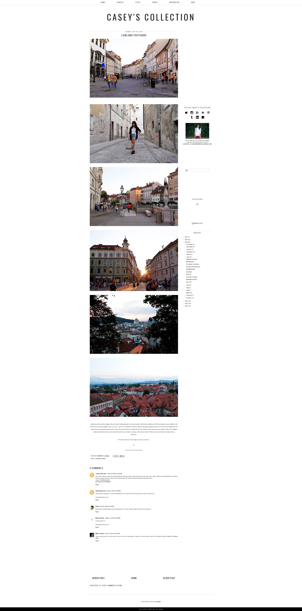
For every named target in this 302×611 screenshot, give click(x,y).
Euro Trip (188, 282)
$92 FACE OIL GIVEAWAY (103, 481)
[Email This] (114, 456)
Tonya (97, 506)
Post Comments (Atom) (112, 585)
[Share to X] (118, 456)
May (187, 287)
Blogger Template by (151, 609)
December (189, 244)
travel (104, 458)
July (187, 257)
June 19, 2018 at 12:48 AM (112, 533)
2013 (186, 301)
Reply (97, 484)
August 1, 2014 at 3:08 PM (112, 518)
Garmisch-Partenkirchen (193, 266)
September (189, 252)
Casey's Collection (151, 17)
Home (103, 2)
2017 (186, 237)
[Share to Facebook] (121, 456)
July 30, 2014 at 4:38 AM (114, 491)
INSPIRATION (174, 2)
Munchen (188, 274)
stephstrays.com (100, 491)
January (188, 298)
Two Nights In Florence (192, 264)
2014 (186, 242)
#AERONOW (190, 261)
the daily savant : (105, 480)
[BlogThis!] (116, 456)
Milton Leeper (99, 533)
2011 (186, 306)
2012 (186, 303)
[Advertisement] (197, 66)
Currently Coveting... (192, 277)
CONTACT (120, 2)
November (189, 246)
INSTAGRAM (139, 450)
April (187, 290)
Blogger (158, 601)
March (188, 292)
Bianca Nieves (100, 518)
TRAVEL (155, 2)
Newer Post (98, 578)
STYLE (138, 2)
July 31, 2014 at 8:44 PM (107, 506)
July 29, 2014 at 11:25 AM (114, 473)
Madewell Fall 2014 (191, 279)
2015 (186, 239)
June (188, 285)
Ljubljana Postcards (191, 259)
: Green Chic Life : (101, 473)
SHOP (193, 2)
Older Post (169, 578)
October (188, 249)
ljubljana (98, 458)
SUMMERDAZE (190, 269)
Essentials (189, 272)
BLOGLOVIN (129, 450)
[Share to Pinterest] (123, 456)
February (189, 295)
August (188, 254)
